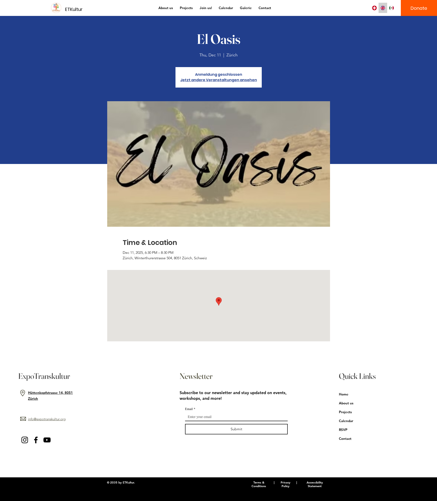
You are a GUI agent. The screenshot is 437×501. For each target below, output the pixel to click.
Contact (345, 438)
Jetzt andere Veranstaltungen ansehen (218, 80)
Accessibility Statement (315, 484)
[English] (383, 8)
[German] (374, 8)
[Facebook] (35, 440)
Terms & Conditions (259, 484)
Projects (345, 412)
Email (190, 409)
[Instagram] (24, 440)
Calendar (346, 421)
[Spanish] (391, 8)
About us (346, 403)
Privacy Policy (285, 484)
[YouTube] (47, 440)
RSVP (343, 430)
